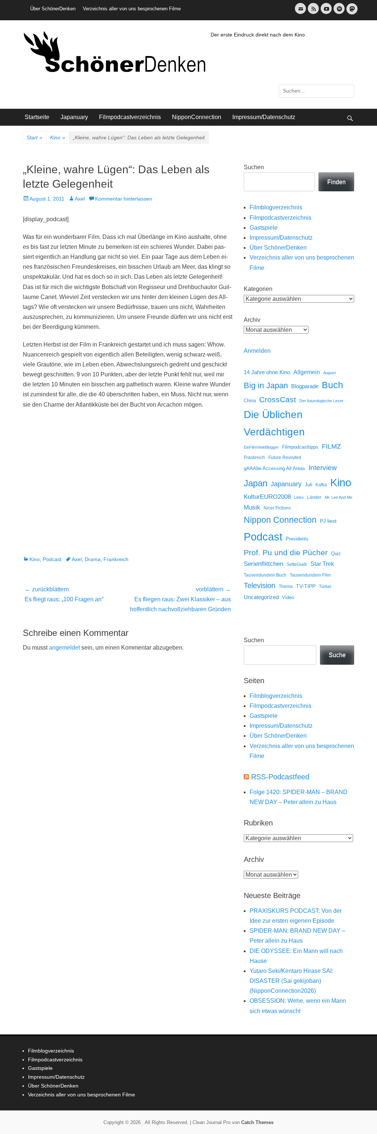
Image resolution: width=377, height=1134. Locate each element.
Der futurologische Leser (321, 401)
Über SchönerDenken (52, 8)
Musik (252, 507)
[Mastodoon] (351, 13)
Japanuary (74, 117)
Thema (286, 586)
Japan (255, 483)
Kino (57, 137)
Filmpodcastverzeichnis (130, 117)
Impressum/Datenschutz (263, 117)
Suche (337, 655)
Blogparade (304, 386)
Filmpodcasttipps (300, 447)
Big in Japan (266, 385)
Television (259, 585)
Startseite (37, 117)
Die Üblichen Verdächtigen (274, 423)
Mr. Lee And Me (338, 497)
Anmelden (257, 351)
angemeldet (64, 647)
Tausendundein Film (310, 575)
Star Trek (322, 564)
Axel (80, 199)
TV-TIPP (306, 586)
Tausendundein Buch (265, 575)
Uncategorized (261, 597)
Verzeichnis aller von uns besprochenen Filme (132, 8)
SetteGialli (296, 564)
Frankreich (115, 559)
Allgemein (306, 372)
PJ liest (328, 521)
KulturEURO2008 (267, 496)
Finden (336, 182)
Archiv (252, 320)
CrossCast (277, 399)
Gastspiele (264, 228)
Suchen (254, 167)
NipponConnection (196, 117)
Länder (314, 497)
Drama (93, 559)
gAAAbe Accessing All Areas (274, 468)
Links (299, 497)
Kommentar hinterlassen (123, 199)
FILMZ (331, 446)
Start (34, 137)
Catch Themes (257, 1122)
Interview (323, 468)
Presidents (297, 539)
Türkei (325, 586)
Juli (308, 484)
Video (288, 597)
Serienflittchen (263, 563)
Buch (332, 385)
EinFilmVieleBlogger (261, 447)
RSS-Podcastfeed (280, 777)
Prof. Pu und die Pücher (286, 552)
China (250, 400)
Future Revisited (284, 457)
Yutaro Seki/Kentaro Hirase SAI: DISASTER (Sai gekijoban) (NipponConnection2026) (291, 981)
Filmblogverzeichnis (276, 207)
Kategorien (258, 289)
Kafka (321, 484)
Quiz (336, 553)
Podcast (52, 559)
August (329, 373)
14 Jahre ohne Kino (267, 372)
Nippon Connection (280, 520)
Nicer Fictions (277, 507)
